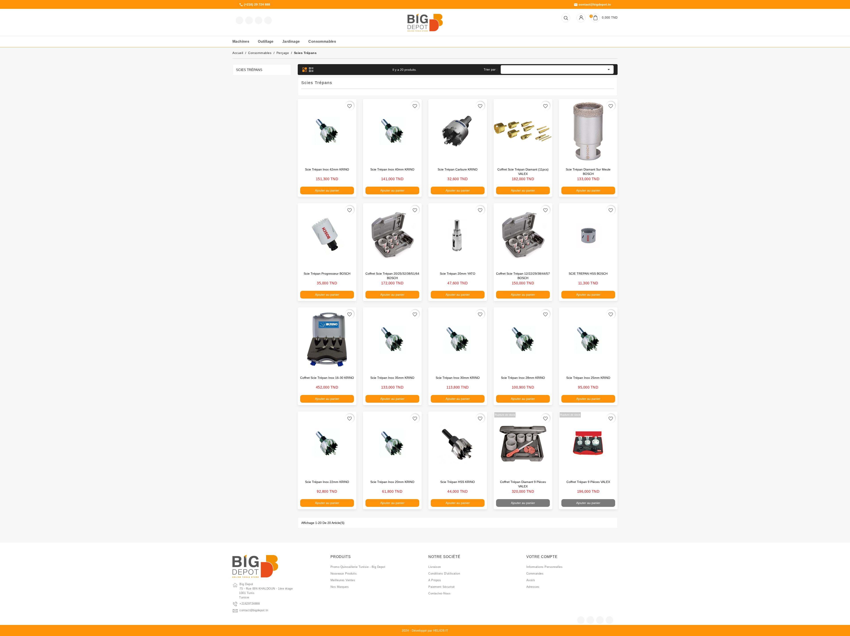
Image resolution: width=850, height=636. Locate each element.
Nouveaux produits (343, 573)
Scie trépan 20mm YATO (457, 273)
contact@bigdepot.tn (592, 5)
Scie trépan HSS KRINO (457, 482)
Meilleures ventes (342, 580)
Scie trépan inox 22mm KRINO (327, 482)
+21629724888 (250, 603)
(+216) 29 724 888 (254, 5)
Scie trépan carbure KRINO (457, 169)
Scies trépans (249, 70)
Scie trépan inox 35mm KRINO (392, 377)
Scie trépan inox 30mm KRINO (458, 377)
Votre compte (542, 557)
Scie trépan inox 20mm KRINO (392, 482)
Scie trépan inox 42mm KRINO (327, 169)
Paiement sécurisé (441, 586)
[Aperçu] (348, 157)
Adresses (532, 586)
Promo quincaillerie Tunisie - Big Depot (357, 567)
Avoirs (530, 580)
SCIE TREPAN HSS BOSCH (588, 273)
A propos (434, 580)
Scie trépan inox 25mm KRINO (588, 377)
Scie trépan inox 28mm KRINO (523, 377)
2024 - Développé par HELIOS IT (425, 630)
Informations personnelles (544, 567)
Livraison (434, 567)
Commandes (535, 573)
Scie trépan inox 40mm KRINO (392, 169)
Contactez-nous (439, 593)
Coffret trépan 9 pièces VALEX (588, 482)
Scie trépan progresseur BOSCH (327, 273)
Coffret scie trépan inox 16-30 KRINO (327, 377)
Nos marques (339, 586)
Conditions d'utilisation (444, 573)
